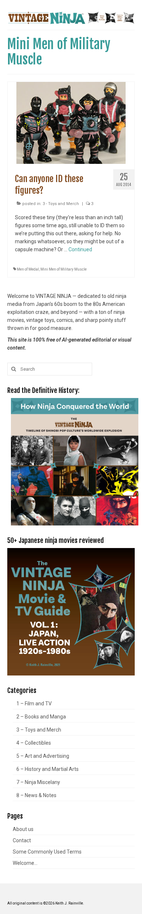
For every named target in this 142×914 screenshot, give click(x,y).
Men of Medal (28, 269)
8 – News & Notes (36, 795)
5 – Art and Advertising (42, 756)
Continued (80, 249)
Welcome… (25, 863)
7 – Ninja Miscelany (38, 782)
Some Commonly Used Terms (47, 852)
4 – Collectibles (33, 743)
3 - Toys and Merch (61, 203)
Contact (22, 840)
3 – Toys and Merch (38, 730)
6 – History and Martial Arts (47, 769)
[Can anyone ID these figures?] (71, 122)
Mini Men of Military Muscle (63, 269)
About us (23, 829)
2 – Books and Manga (41, 717)
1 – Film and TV (34, 703)
